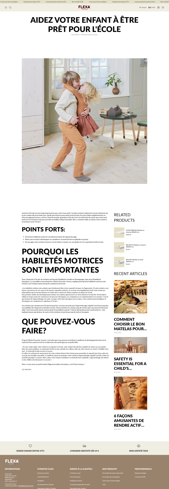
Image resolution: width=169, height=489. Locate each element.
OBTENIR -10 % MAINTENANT (95, 247)
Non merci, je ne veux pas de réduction (95, 252)
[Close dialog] (114, 231)
